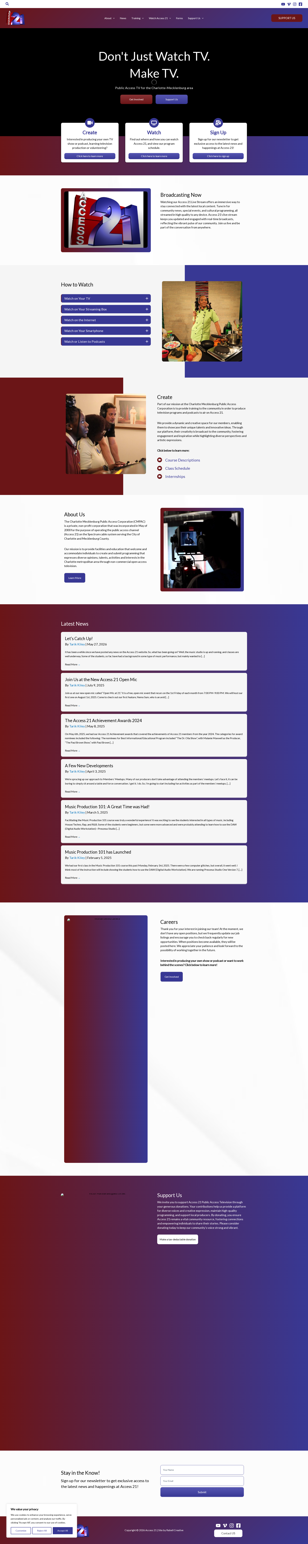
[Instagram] (295, 4)
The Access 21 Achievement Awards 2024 (103, 720)
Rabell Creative (174, 1530)
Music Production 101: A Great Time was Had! (107, 806)
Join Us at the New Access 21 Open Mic (101, 679)
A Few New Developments (89, 765)
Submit (202, 1492)
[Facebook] (300, 4)
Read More (72, 664)
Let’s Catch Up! (79, 638)
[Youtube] (283, 4)
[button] (7, 4)
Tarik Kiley (77, 644)
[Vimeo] (289, 4)
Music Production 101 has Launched (98, 852)
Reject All (42, 1530)
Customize (21, 1530)
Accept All (62, 1530)
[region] (41, 1521)
